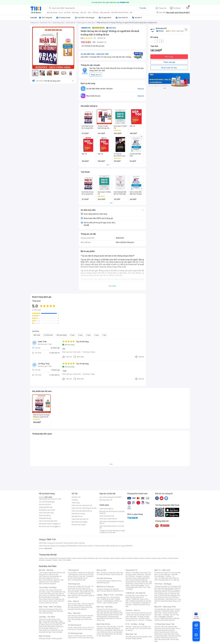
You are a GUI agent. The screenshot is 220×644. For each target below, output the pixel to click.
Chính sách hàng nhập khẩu (48, 521)
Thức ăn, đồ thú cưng (49, 601)
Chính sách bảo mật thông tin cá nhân (84, 508)
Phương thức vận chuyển (47, 510)
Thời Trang (143, 572)
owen (74, 558)
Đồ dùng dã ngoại (168, 588)
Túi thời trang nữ (74, 625)
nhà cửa (83, 12)
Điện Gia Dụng (44, 636)
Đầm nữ (75, 572)
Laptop (115, 603)
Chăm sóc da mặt (45, 619)
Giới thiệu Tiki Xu (77, 516)
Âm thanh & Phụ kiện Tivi (162, 572)
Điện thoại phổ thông (49, 611)
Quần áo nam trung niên (80, 595)
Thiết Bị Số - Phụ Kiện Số (135, 593)
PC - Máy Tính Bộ (106, 603)
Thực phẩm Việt (56, 592)
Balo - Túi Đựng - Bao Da (166, 615)
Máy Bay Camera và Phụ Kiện (166, 619)
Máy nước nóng (167, 578)
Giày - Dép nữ (73, 601)
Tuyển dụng (76, 503)
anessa (147, 558)
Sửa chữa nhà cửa (106, 611)
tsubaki (68, 560)
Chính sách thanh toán (106, 516)
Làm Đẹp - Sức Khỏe (47, 617)
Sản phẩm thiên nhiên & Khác (50, 625)
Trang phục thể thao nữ (162, 586)
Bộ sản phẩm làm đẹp (51, 631)
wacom (141, 558)
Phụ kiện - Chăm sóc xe (133, 626)
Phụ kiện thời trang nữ (104, 581)
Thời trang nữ (73, 570)
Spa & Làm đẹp (140, 615)
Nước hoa (46, 630)
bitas (176, 558)
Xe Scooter (143, 628)
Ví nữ (89, 627)
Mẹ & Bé (138, 580)
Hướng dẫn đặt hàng (45, 507)
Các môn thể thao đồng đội (167, 595)
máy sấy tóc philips (168, 628)
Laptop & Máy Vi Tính (141, 583)
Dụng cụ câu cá (164, 593)
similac (164, 558)
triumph (117, 558)
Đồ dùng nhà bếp (44, 638)
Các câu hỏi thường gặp (47, 502)
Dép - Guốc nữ (82, 604)
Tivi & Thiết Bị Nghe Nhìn (137, 586)
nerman (135, 558)
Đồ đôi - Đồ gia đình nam (83, 592)
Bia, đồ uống (46, 597)
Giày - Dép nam (74, 613)
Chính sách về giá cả (106, 508)
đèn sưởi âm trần (163, 639)
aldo (112, 558)
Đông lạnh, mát (53, 593)
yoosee (154, 558)
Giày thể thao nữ (171, 599)
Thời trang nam (74, 584)
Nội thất (106, 613)
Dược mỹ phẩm (57, 632)
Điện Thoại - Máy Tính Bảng (50, 607)
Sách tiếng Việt (130, 636)
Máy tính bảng (48, 613)
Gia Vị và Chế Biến (106, 630)
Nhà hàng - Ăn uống (136, 616)
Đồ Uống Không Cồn (108, 634)
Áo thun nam (72, 586)
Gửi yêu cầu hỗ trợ (45, 504)
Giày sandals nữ (79, 605)
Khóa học (143, 613)
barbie (69, 558)
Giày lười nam (72, 615)
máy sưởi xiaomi (169, 634)
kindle (130, 558)
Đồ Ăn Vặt (104, 632)
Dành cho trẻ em (48, 599)
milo (100, 558)
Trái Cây (41, 590)
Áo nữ (70, 572)
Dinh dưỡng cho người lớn (51, 580)
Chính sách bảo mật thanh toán (82, 505)
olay (159, 558)
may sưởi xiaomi (164, 632)
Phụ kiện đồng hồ (106, 591)
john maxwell (105, 12)
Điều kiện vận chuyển (79, 524)
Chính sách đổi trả (45, 515)
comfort (170, 558)
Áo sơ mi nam (80, 588)
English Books (137, 638)
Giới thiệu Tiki (76, 497)
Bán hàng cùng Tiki (105, 500)
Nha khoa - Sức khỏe (138, 618)
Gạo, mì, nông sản (50, 595)
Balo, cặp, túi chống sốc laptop (110, 573)
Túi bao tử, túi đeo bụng (85, 637)
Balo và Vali (101, 570)
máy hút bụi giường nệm (166, 635)
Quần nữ (81, 572)
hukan (55, 560)
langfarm (49, 560)
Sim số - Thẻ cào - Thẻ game (142, 620)
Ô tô (136, 628)
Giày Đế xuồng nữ (81, 609)
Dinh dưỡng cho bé (49, 578)
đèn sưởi (164, 626)
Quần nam (80, 586)
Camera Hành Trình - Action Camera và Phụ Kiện (167, 613)
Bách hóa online (135, 582)
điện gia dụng (52, 12)
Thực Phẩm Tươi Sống (47, 587)
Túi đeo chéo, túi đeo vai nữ (77, 627)
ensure (79, 558)
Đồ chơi (59, 572)
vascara (41, 558)
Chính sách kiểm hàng (46, 513)
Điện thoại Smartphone (46, 609)
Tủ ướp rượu (175, 580)
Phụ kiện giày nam (78, 619)
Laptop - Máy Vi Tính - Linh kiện (110, 595)
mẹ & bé (67, 12)
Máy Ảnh (172, 620)
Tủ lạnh (160, 574)
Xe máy (131, 628)
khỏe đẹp (75, 12)
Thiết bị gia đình (56, 638)
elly (97, 558)
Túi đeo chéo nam (79, 636)
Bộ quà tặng (106, 636)
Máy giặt (161, 576)
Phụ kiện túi (88, 629)
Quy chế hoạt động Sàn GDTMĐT (110, 497)
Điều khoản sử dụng (78, 513)
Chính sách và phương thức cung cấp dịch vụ (111, 522)
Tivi (159, 578)
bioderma (91, 558)
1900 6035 (48, 548)
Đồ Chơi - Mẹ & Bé (46, 570)
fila (64, 560)
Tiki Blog (75, 500)
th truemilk (62, 558)
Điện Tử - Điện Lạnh (162, 570)
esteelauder (53, 558)
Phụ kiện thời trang (104, 578)
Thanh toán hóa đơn (132, 613)
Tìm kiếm (142, 8)
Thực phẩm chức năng (50, 621)
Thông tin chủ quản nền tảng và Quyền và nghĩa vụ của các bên (112, 531)
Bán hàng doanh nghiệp (79, 522)
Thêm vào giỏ (169, 62)
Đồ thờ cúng (104, 618)
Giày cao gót (72, 604)
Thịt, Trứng (49, 590)
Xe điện (145, 626)
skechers (106, 558)
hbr (131, 12)
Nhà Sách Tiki (131, 634)
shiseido (42, 560)
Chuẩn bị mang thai (49, 583)
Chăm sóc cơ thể (48, 623)
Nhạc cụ (112, 618)
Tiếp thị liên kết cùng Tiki (80, 519)
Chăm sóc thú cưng (103, 626)
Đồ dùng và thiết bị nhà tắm (110, 615)
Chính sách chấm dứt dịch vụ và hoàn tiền (111, 527)
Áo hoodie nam (77, 590)
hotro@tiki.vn (56, 524)
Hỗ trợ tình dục (55, 630)
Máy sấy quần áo (164, 580)
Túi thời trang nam (75, 633)
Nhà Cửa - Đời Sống (104, 607)
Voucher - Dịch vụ (133, 610)
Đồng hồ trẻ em (118, 591)
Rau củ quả (46, 592)
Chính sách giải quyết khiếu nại (82, 511)
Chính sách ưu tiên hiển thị (108, 519)
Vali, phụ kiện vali (117, 574)
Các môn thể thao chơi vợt (167, 596)
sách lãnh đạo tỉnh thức (120, 12)
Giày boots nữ (75, 607)
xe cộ (60, 12)
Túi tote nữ (80, 629)
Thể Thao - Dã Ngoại (162, 584)
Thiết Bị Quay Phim (166, 618)
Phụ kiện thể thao (167, 590)
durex (85, 558)
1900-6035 (48, 497)
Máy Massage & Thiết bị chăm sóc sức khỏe (52, 624)
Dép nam (78, 617)
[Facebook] (157, 498)
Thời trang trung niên (78, 580)
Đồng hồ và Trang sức (105, 586)
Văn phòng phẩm (142, 636)
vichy (60, 560)
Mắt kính (115, 581)
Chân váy (82, 576)
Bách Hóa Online (103, 624)
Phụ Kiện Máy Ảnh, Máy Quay (164, 609)
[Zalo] (166, 498)
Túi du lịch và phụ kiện (108, 572)
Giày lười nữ (85, 607)
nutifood (124, 558)
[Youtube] (161, 498)
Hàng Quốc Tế (131, 570)
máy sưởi (157, 626)
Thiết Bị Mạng (108, 601)
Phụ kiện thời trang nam (109, 581)
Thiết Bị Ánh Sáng (167, 611)
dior (46, 558)
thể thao (96, 12)
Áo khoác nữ (83, 574)
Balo (98, 572)
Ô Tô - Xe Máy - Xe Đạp (135, 624)
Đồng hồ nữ (108, 589)
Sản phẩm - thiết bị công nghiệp (139, 584)
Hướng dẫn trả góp (45, 518)
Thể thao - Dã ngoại (135, 576)
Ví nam (70, 636)
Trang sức (100, 589)
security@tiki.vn (55, 526)
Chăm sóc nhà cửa (51, 603)
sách (89, 12)
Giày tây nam (82, 615)
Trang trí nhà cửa (102, 609)
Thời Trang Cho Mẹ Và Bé (47, 572)
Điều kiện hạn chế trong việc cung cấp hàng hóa (112, 512)
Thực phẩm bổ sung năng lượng (167, 600)
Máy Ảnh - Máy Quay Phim (165, 607)
